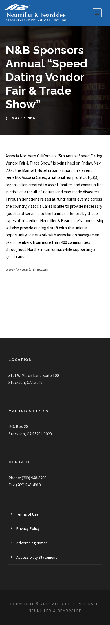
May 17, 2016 (23, 118)
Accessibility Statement (36, 557)
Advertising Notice (32, 542)
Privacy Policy (28, 528)
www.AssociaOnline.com (27, 269)
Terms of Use (27, 514)
